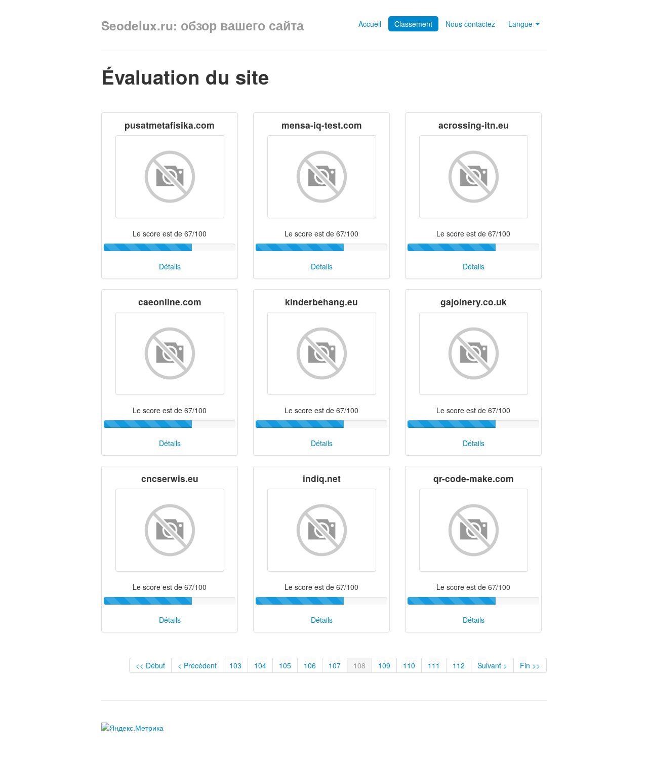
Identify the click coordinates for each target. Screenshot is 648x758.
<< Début (150, 665)
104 (260, 665)
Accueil (369, 24)
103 (235, 665)
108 (359, 665)
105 (285, 665)
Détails (170, 266)
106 (310, 665)
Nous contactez (470, 24)
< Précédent (197, 665)
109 (384, 665)
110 (409, 665)
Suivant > (492, 665)
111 (434, 665)
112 (459, 665)
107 (335, 665)
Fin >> (530, 665)
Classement (413, 24)
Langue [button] (521, 24)
